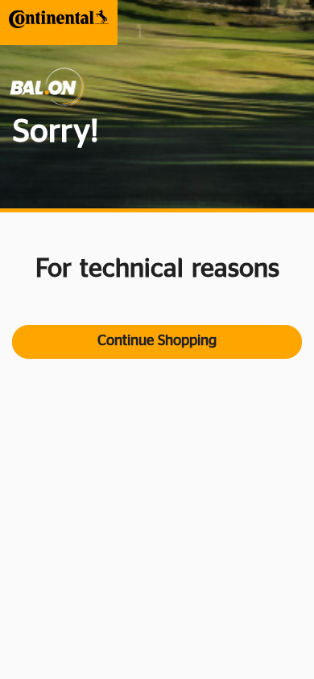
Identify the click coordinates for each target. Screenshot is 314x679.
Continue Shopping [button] (157, 341)
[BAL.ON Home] (59, 18)
